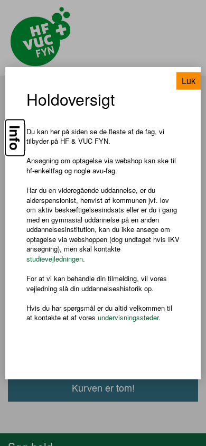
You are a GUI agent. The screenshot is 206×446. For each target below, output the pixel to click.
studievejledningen (54, 259)
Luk (188, 80)
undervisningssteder (128, 317)
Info (14, 137)
